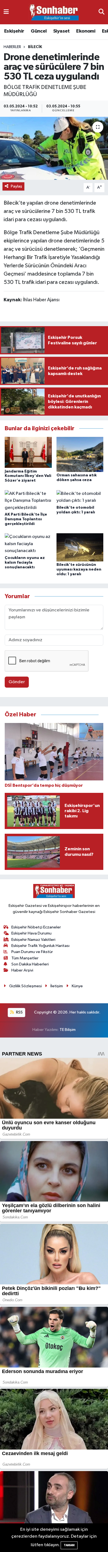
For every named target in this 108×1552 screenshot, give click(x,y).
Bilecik (35, 47)
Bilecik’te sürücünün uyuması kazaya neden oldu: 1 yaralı (78, 569)
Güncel (39, 31)
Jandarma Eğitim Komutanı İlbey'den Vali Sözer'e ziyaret (28, 476)
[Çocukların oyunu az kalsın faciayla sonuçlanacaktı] (28, 544)
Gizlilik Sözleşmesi (25, 986)
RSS (19, 1012)
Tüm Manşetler (24, 958)
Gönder (17, 682)
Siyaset (61, 31)
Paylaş (16, 186)
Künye (77, 986)
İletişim (56, 986)
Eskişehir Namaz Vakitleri (33, 940)
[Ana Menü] (6, 12)
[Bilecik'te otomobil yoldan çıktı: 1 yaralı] (80, 497)
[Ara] (101, 12)
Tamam (69, 1545)
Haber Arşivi (22, 970)
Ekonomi (85, 31)
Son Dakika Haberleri (30, 964)
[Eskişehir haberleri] (54, 12)
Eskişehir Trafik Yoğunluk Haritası (40, 946)
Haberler (12, 47)
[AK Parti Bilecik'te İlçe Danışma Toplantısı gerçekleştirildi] (28, 500)
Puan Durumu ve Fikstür (32, 952)
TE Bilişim (68, 1030)
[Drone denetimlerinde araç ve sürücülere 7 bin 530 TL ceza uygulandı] (54, 148)
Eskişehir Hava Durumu (31, 933)
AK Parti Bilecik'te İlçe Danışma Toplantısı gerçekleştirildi (26, 519)
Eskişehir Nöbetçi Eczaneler (36, 927)
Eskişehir (14, 31)
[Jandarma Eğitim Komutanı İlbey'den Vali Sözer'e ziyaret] (28, 452)
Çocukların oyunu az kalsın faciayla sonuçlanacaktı (25, 562)
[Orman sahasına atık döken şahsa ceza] (80, 454)
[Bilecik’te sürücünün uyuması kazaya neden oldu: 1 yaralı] (80, 547)
